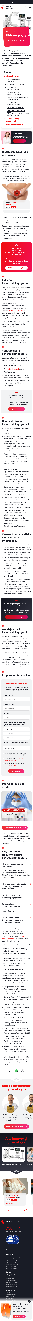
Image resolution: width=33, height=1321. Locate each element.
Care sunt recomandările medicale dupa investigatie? (17, 98)
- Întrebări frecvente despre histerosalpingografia (18, 114)
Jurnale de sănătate (12, 1286)
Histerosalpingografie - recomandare (14, 80)
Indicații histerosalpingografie (16, 84)
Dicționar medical (12, 1276)
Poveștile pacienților (13, 1282)
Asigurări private (11, 1294)
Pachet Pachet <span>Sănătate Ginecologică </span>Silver (15, 1191)
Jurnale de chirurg (12, 1284)
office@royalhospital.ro (14, 1228)
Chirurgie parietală (12, 1268)
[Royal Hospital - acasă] (16, 1222)
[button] (30, 7)
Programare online (15, 409)
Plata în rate (10, 1296)
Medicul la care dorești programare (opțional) (16, 743)
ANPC (9, 1292)
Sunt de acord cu (14, 759)
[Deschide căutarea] (25, 7)
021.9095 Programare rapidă (15, 268)
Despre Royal (11, 1275)
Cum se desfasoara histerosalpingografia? (14, 93)
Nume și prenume (9, 695)
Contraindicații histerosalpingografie (13, 88)
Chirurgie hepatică (12, 1266)
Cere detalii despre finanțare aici (14, 827)
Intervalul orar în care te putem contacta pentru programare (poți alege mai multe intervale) (15, 724)
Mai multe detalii (16, 198)
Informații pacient (12, 1280)
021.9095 (9, 1229)
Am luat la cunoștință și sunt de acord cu (16, 764)
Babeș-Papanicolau (16, 310)
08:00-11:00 (10, 729)
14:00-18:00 (10, 738)
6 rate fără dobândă (16, 1310)
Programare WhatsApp (17, 40)
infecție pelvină (13, 369)
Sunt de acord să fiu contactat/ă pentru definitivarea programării (15, 754)
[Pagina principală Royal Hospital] (7, 7)
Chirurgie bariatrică (12, 1262)
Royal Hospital (16, 137)
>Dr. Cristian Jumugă (10, 1108)
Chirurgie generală (12, 1261)
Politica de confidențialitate (14, 759)
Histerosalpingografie (13, 1156)
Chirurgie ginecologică (13, 1257)
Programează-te (15, 771)
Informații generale (13, 76)
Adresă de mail (9, 704)
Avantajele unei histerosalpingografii (13, 103)
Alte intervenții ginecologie (16, 124)
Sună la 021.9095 (18, 141)
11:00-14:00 (10, 733)
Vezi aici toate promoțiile (15, 1210)
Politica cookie (11, 765)
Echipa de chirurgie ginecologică (13, 120)
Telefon (6, 713)
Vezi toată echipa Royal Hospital (15, 1126)
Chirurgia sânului (11, 1259)
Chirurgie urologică (12, 1264)
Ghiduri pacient (11, 1278)
